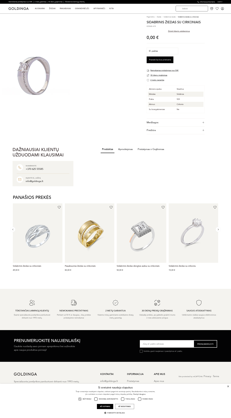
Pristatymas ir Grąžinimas (151, 149)
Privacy (207, 376)
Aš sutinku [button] (105, 406)
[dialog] (115, 401)
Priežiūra (151, 130)
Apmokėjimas (125, 149)
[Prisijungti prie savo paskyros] (222, 8)
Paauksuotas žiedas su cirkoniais (80, 266)
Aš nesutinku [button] (124, 406)
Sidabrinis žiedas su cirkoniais (27, 266)
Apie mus (159, 381)
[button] (115, 413)
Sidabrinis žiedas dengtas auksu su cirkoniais (138, 266)
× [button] (228, 386)
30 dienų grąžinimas (55, 2)
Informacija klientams (207, 2)
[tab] (176, 122)
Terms (216, 376)
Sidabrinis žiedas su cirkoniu (182, 266)
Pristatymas (133, 381)
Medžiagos (152, 122)
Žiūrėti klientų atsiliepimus (179, 31)
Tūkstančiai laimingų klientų (75, 2)
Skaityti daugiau (139, 394)
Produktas (107, 149)
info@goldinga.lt (109, 381)
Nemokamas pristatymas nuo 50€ (21, 2)
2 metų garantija (40, 2)
